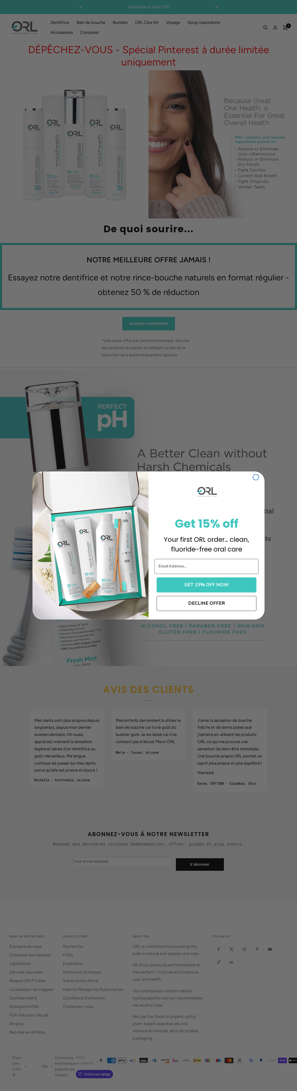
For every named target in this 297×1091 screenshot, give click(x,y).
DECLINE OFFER (206, 603)
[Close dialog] (256, 477)
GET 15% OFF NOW (206, 585)
